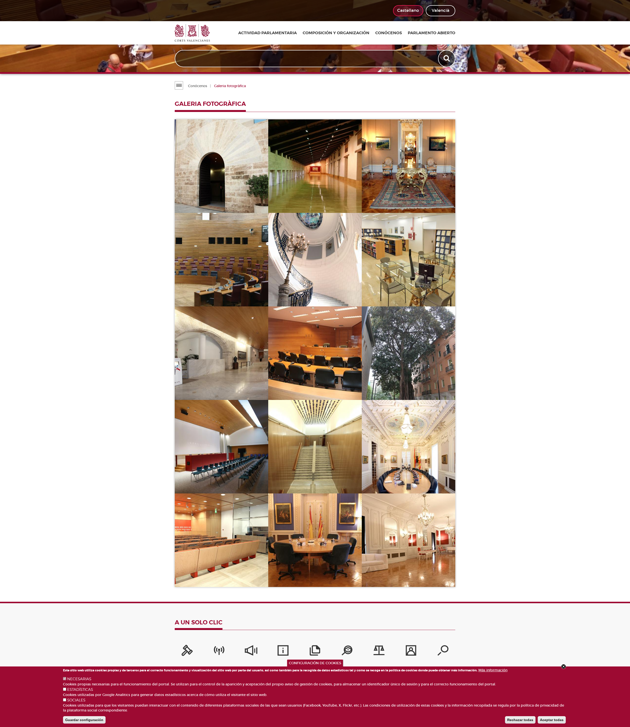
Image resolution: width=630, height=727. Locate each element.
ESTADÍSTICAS (80, 689)
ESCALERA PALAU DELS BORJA (310, 480)
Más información (492, 670)
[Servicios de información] (283, 651)
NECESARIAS (79, 679)
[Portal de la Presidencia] (187, 651)
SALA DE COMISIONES (301, 387)
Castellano (408, 10)
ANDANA (287, 200)
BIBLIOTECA (384, 293)
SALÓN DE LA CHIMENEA (304, 574)
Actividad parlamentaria (267, 33)
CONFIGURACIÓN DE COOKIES (315, 663)
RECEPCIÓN (197, 387)
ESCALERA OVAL (295, 293)
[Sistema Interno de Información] (251, 651)
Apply (447, 58)
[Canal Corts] (219, 651)
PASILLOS (382, 200)
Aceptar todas (552, 720)
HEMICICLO (196, 293)
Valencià (440, 10)
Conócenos (388, 33)
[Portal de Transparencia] (347, 651)
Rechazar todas (520, 720)
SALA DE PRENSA (203, 574)
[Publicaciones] (315, 651)
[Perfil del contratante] (411, 651)
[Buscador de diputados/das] (443, 651)
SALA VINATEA (200, 480)
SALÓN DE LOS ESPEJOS (397, 574)
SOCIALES (76, 700)
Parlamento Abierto (431, 33)
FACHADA (195, 200)
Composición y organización (336, 33)
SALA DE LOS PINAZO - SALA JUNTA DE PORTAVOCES (401, 477)
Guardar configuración (84, 720)
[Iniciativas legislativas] (379, 651)
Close (564, 666)
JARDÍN (379, 387)
